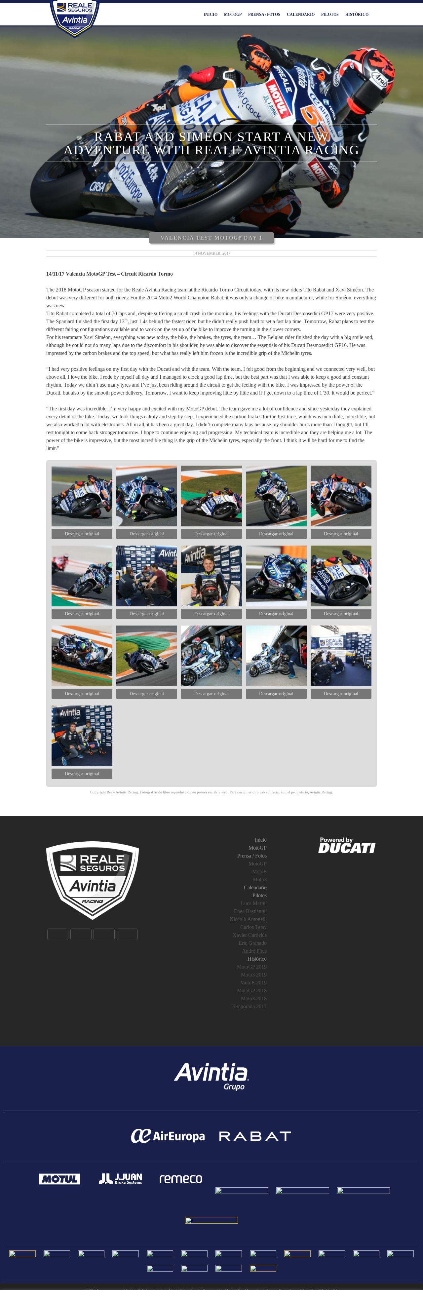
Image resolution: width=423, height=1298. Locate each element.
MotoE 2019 (253, 982)
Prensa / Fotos (264, 14)
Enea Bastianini (250, 911)
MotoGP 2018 (252, 990)
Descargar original (82, 533)
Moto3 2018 (254, 998)
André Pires (254, 951)
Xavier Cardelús (250, 935)
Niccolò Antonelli (248, 919)
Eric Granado (253, 943)
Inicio (210, 14)
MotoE (259, 871)
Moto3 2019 (254, 974)
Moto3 (260, 879)
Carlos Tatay (253, 927)
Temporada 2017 (249, 1006)
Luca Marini (254, 903)
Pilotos (330, 14)
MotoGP (233, 14)
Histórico (356, 14)
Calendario (301, 14)
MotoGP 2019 (252, 967)
